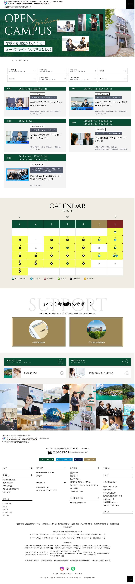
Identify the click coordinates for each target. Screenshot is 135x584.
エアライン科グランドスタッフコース (67, 534)
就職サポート (40, 482)
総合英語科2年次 (102, 553)
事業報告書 (113, 524)
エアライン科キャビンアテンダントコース (41, 534)
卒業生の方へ (107, 499)
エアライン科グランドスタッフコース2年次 (66, 548)
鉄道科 (102, 71)
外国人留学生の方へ (76, 491)
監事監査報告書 (63, 524)
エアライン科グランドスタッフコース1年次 (66, 545)
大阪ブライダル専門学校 (61, 560)
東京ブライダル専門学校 (32, 560)
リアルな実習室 (7, 486)
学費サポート (74, 476)
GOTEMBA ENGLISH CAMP (45, 473)
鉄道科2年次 (29, 555)
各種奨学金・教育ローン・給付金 (80, 482)
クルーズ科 (103, 78)
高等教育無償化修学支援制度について (27, 524)
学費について (74, 473)
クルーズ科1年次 (88, 552)
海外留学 (39, 476)
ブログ (105, 475)
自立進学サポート (75, 479)
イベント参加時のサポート (78, 502)
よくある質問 (74, 488)
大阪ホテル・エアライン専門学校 (100, 560)
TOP (130, 580)
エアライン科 (12, 70)
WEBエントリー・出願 (64, 459)
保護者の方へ (107, 490)
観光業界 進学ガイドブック (111, 496)
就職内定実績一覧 (42, 487)
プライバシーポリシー (67, 574)
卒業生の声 (6, 492)
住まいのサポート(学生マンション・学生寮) (83, 485)
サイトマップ (78, 574)
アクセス (106, 512)
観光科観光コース (98, 538)
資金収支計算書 (85, 524)
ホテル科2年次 (41, 555)
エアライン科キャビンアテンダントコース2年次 (38, 548)
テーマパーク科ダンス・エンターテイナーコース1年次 (65, 553)
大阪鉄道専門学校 (46, 560)
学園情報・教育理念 (9, 480)
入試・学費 (73, 468)
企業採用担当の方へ (109, 502)
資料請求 (78, 459)
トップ (4, 468)
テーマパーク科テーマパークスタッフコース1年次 (63, 551)
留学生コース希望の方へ (111, 505)
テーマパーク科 (43, 77)
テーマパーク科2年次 (56, 556)
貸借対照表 (66, 527)
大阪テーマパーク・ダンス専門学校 (79, 560)
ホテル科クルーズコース (49, 538)
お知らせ (106, 468)
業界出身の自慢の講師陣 (11, 489)
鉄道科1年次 (29, 552)
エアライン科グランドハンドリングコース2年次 (95, 548)
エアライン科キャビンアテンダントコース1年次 (38, 545)
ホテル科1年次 (41, 552)
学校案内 (6, 475)
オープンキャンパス (46, 459)
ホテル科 (11, 78)
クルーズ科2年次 (88, 555)
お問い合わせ (90, 459)
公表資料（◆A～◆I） (48, 524)
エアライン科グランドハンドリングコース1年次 (95, 545)
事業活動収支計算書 (100, 524)
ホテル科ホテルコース (66, 538)
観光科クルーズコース (83, 538)
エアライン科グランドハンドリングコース (92, 534)
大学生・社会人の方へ (110, 486)
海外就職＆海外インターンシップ (46, 490)
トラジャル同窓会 (108, 493)
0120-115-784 (62, 452)
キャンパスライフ (8, 483)
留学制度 (39, 468)
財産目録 (74, 524)
